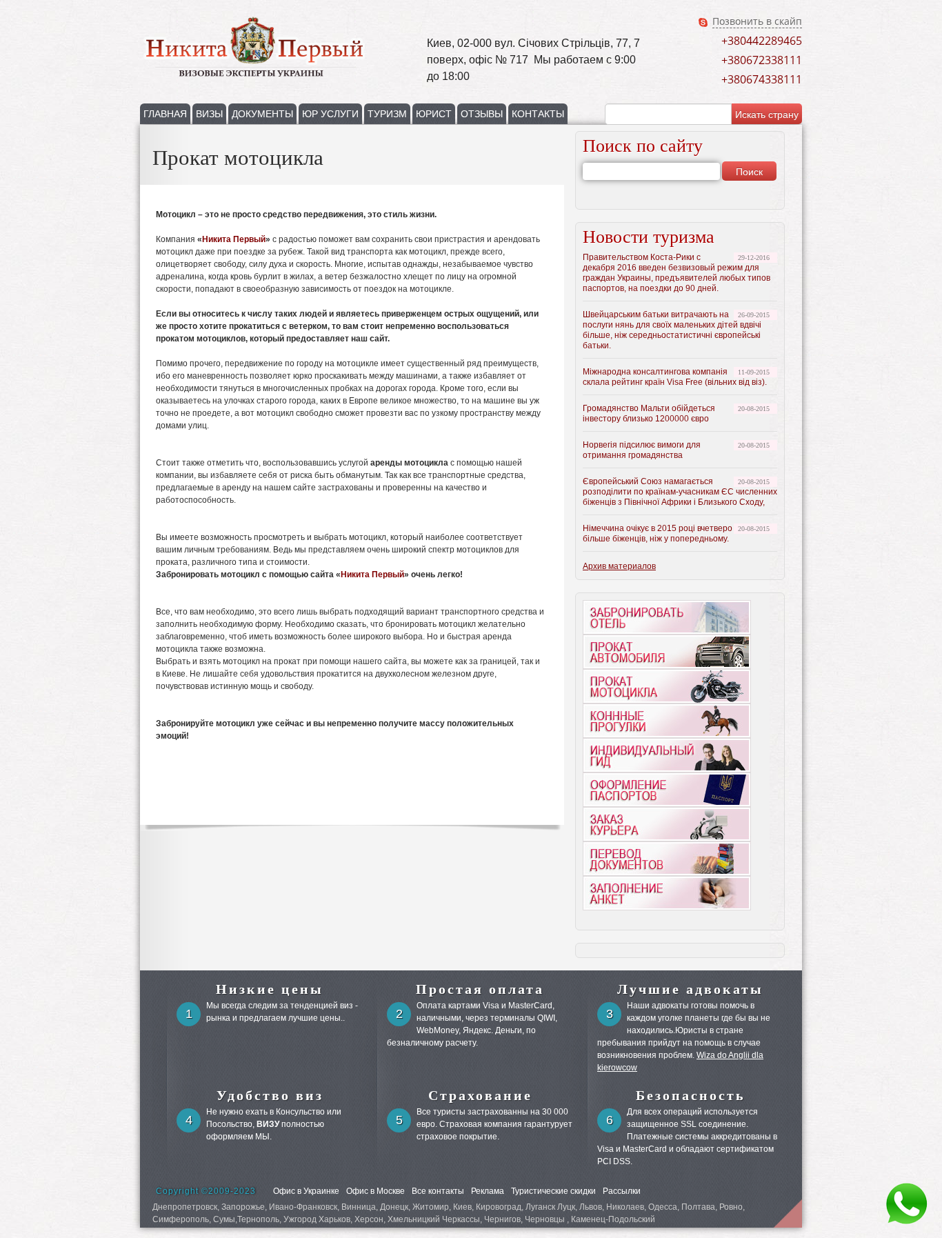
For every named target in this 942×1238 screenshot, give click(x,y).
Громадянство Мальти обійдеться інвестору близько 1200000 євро (649, 413)
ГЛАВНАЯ (165, 113)
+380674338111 (761, 79)
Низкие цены (269, 989)
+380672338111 (761, 60)
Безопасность (690, 1095)
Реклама (487, 1191)
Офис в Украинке (306, 1191)
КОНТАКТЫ (538, 113)
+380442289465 (761, 40)
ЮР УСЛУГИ (330, 113)
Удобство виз (270, 1095)
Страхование (480, 1095)
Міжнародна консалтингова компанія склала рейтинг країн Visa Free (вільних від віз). (675, 377)
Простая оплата (480, 989)
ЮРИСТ (434, 113)
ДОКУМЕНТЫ (262, 113)
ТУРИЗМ (387, 113)
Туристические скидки (553, 1191)
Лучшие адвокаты (690, 989)
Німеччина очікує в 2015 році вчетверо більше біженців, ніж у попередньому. (657, 533)
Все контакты (438, 1191)
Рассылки (622, 1191)
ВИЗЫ (209, 113)
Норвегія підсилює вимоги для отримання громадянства (642, 450)
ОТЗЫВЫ (482, 113)
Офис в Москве (375, 1191)
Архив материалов (619, 566)
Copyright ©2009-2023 (206, 1191)
